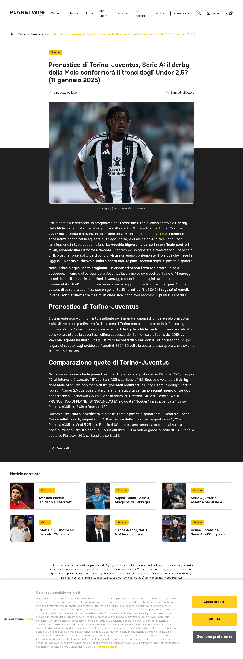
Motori (89, 13)
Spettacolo (122, 13)
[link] (181, 13)
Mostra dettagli (107, 646)
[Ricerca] (199, 13)
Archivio (161, 13)
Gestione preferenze (214, 637)
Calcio (55, 13)
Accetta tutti (214, 602)
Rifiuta (214, 619)
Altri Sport (103, 13)
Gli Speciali (140, 13)
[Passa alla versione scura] (229, 13)
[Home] (11, 34)
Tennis (74, 13)
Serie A (35, 34)
